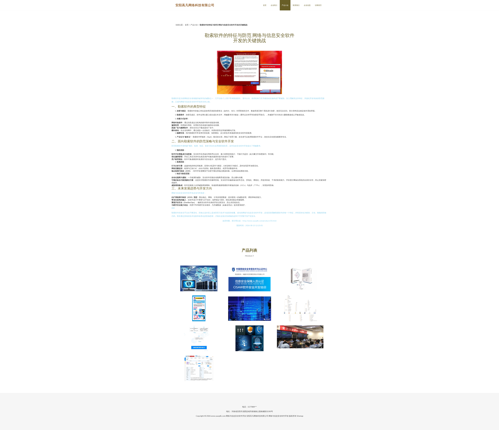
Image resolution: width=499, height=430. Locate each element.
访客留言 (318, 5)
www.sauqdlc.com (218, 416)
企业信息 (307, 5)
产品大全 (285, 5)
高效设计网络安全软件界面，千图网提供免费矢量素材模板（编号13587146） (249, 338)
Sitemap (300, 416)
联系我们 (296, 5)
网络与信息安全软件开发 (236, 416)
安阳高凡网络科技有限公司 (194, 5)
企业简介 (274, 5)
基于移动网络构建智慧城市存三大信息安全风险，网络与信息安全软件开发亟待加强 (249, 308)
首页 (264, 5)
